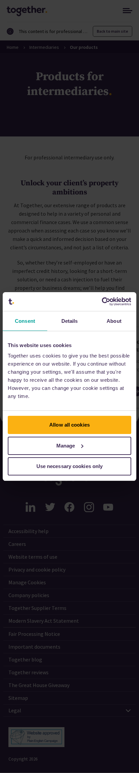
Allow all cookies (69, 425)
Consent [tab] (25, 321)
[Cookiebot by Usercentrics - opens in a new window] (101, 301)
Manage (65, 446)
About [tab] (114, 321)
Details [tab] (69, 321)
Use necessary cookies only (69, 466)
